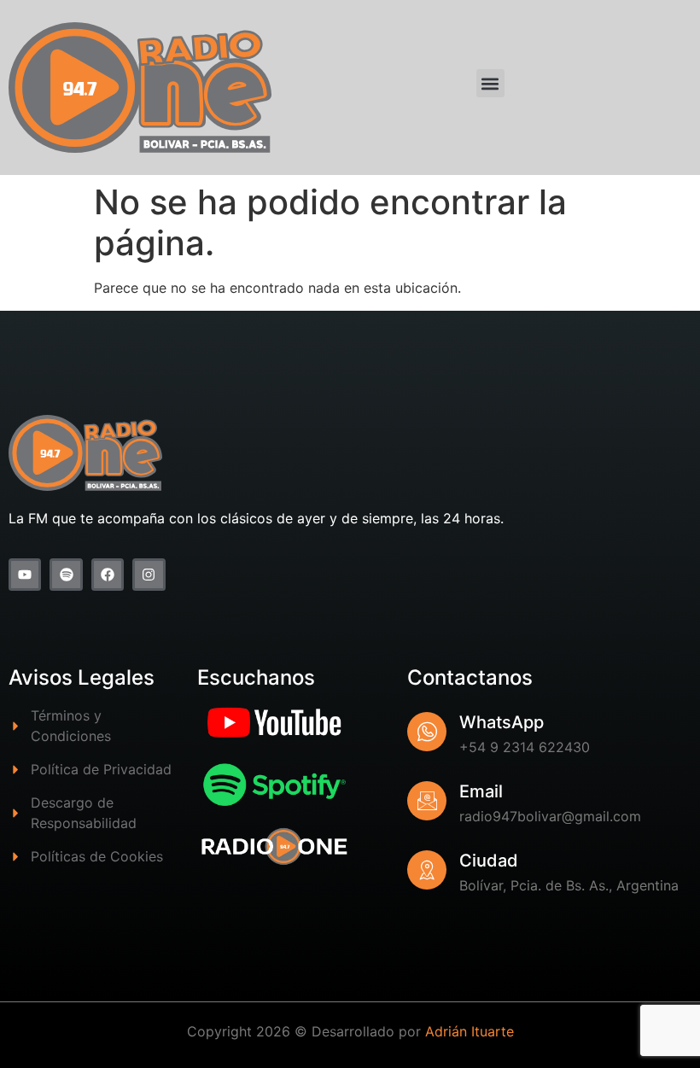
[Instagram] (148, 574)
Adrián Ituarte (469, 1031)
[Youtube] (25, 574)
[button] (490, 83)
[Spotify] (66, 574)
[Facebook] (107, 574)
